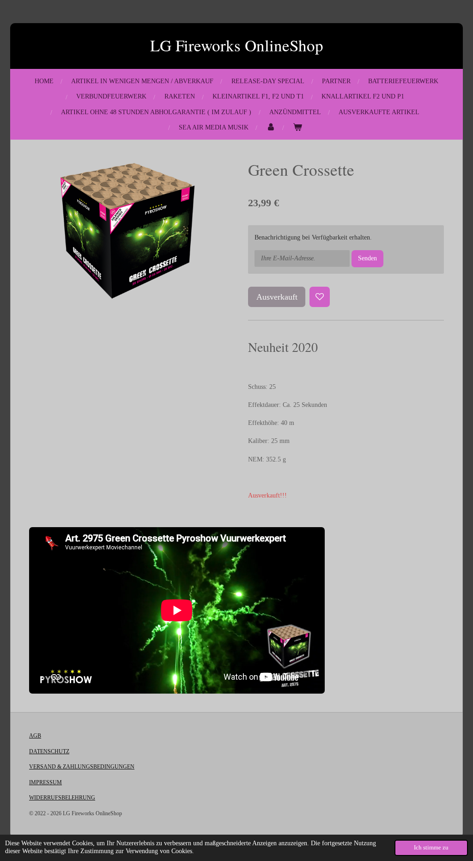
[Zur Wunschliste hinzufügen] (319, 297)
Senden (367, 258)
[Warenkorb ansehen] (297, 127)
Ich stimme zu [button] (431, 847)
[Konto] (270, 127)
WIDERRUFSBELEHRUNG (62, 797)
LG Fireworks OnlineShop (236, 45)
